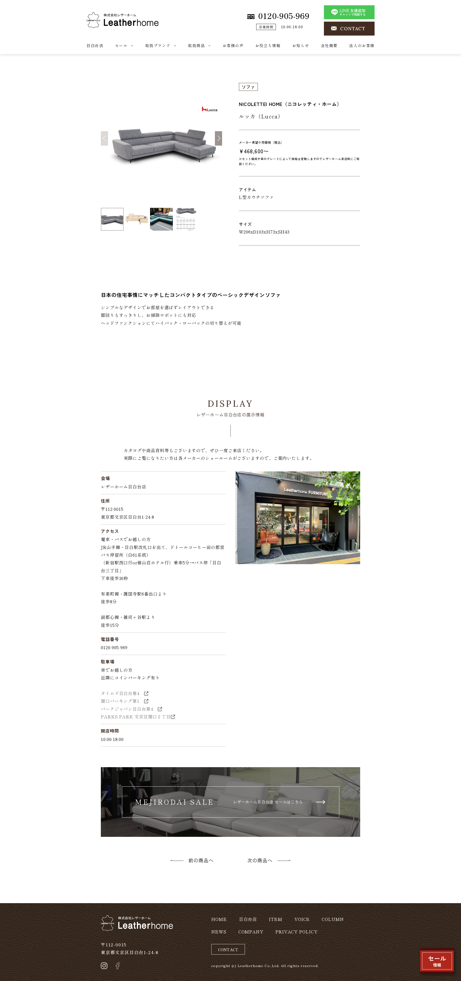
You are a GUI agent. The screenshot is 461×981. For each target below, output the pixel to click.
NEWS (218, 931)
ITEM (275, 919)
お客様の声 (233, 45)
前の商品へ (201, 860)
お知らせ (300, 45)
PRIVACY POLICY (296, 931)
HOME (219, 919)
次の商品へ (260, 860)
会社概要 (329, 45)
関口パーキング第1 (122, 701)
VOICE (302, 919)
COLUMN (333, 919)
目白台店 (94, 45)
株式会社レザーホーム (109, 16)
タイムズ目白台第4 (122, 693)
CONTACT (352, 28)
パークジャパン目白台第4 (129, 709)
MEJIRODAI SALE (219, 802)
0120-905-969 (283, 15)
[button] (218, 138)
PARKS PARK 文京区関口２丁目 (136, 716)
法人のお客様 (362, 45)
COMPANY (250, 931)
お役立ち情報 (268, 45)
